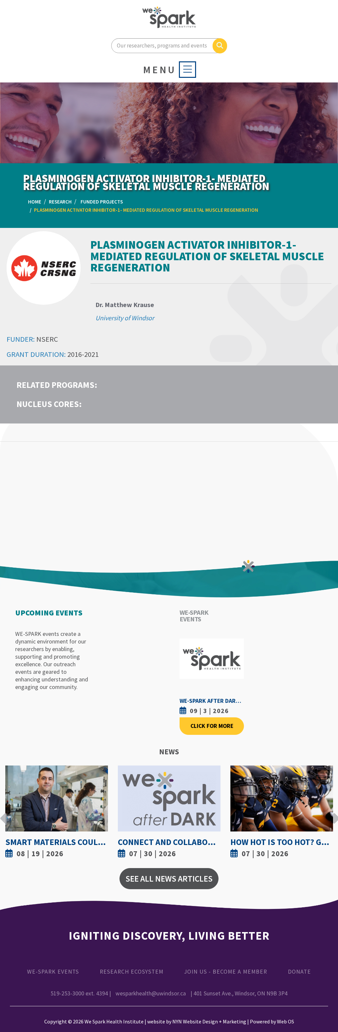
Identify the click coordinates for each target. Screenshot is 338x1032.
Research (60, 202)
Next (334, 813)
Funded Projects (102, 202)
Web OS (285, 1021)
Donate (299, 971)
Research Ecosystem (131, 971)
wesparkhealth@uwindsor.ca (151, 993)
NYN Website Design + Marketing (209, 1021)
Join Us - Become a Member (225, 971)
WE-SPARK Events (53, 971)
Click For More (211, 726)
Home (34, 202)
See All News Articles (169, 878)
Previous (3, 813)
